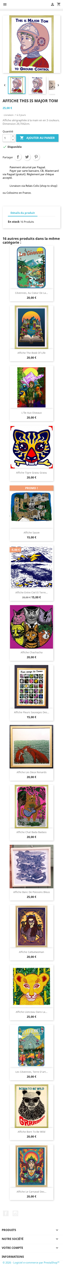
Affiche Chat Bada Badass (31, 832)
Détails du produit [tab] (22, 213)
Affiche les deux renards (32, 772)
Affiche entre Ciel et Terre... (31, 592)
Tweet (26, 156)
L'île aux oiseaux (32, 412)
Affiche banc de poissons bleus (31, 892)
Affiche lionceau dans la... (31, 1012)
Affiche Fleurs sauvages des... (31, 712)
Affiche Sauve (32, 532)
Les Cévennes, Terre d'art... (31, 1071)
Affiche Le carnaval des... (31, 1191)
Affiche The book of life (32, 352)
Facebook (6, 1213)
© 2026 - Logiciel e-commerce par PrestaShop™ (31, 1262)
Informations (13, 1257)
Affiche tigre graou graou (31, 472)
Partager (17, 156)
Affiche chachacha (32, 652)
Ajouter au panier (37, 138)
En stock (14, 221)
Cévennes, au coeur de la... (31, 293)
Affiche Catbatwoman (31, 952)
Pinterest (36, 156)
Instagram (15, 1213)
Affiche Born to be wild (31, 1131)
